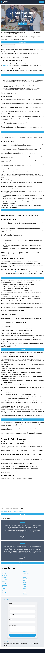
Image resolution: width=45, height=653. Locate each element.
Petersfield (11, 511)
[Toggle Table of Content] (12, 46)
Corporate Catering (6, 65)
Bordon (3, 586)
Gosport (3, 581)
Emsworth (6, 511)
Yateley (24, 590)
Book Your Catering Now (22, 419)
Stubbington (4, 583)
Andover (24, 588)
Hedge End (4, 584)
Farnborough (25, 586)
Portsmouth (20, 511)
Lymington (25, 582)
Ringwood (25, 593)
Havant (2, 511)
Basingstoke (25, 578)
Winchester (4, 592)
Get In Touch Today (22, 42)
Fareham (15, 511)
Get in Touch (22, 210)
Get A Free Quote (22, 562)
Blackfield (25, 571)
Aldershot (25, 584)
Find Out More (22, 132)
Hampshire (25, 580)
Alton (3, 590)
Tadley (24, 591)
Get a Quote (21, 23)
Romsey (24, 576)
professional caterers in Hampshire (19, 271)
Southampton (26, 573)
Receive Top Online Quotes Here (22, 514)
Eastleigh (4, 588)
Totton (24, 575)
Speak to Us (22, 277)
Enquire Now (22, 349)
